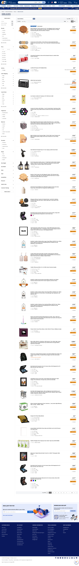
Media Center (34, 530)
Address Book (19, 534)
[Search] (43, 2)
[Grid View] (75, 21)
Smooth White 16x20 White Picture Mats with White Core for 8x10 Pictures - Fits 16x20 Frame (46, 429)
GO (33, 18)
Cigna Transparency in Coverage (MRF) (8, 562)
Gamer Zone (34, 534)
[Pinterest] (67, 557)
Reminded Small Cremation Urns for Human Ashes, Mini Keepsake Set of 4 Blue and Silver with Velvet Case (45, 466)
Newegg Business (66, 527)
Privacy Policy (11, 559)
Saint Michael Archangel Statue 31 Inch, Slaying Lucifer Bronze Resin (44, 149)
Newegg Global (65, 529)
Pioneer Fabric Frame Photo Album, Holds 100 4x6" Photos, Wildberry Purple (46, 329)
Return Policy (4, 532)
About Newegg (34, 527)
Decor (15, 11)
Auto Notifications (20, 544)
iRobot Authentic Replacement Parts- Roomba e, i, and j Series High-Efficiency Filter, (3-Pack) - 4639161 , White (46, 404)
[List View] (72, 21)
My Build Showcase (20, 539)
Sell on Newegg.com (51, 529)
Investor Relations (35, 529)
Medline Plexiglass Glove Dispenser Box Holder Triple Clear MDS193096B (45, 440)
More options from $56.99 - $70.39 (70, 84)
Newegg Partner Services (52, 532)
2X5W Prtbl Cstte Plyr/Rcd (36, 80)
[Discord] (74, 557)
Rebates (49, 541)
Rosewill (64, 532)
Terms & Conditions (5, 559)
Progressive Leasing (51, 551)
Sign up (30, 511)
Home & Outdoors (8, 11)
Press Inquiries (34, 536)
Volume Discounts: (68, 139)
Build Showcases (50, 549)
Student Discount (50, 546)
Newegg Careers (35, 537)
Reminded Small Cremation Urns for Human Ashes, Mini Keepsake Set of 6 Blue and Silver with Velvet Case (45, 367)
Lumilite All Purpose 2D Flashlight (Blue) (39, 67)
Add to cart (73, 30)
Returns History (19, 532)
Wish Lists (18, 536)
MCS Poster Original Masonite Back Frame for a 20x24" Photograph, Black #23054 (45, 454)
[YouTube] (69, 557)
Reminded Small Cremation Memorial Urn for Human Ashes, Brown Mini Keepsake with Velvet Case (45, 478)
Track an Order (4, 529)
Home (3, 11)
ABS (63, 530)
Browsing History (20, 529)
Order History (19, 530)
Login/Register (19, 527)
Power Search (7, 18)
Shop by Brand (50, 539)
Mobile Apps (50, 543)
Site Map (49, 537)
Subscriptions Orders (20, 543)
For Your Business (51, 530)
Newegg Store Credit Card (52, 548)
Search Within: (20, 18)
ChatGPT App (50, 544)
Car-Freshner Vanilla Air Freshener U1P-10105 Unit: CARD (42, 96)
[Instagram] (62, 557)
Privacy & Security (5, 534)
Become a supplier (51, 527)
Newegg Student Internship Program (38, 532)
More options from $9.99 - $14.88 (70, 69)
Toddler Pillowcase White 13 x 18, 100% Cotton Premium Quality (43, 267)
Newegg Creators (50, 536)
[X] (60, 557)
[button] (12, 2)
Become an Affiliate (51, 534)
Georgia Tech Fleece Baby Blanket (37, 415)
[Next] (74, 19)
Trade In (49, 553)
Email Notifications (20, 541)
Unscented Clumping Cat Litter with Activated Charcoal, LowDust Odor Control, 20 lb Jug (45, 56)
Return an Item (4, 530)
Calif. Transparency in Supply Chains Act (25, 559)
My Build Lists (19, 537)
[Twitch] (71, 557)
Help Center (4, 527)
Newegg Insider (34, 539)
